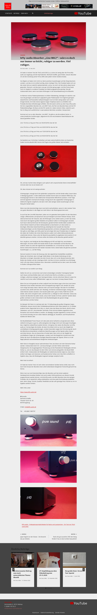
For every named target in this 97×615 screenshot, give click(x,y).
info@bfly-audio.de (30, 407)
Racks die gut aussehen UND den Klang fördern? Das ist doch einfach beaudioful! (64, 536)
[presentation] (22, 560)
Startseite (8, 13)
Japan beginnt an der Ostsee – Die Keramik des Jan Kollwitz (33, 536)
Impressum (35, 612)
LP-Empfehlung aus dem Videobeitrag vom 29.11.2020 (48, 573)
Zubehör (22, 55)
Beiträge (16, 13)
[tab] (45, 588)
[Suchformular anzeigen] (32, 13)
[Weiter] (84, 569)
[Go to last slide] (13, 569)
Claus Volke (25, 68)
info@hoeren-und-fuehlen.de (13, 608)
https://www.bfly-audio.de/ (28, 392)
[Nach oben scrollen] (93, 612)
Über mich (24, 13)
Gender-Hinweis (60, 612)
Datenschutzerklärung (47, 612)
